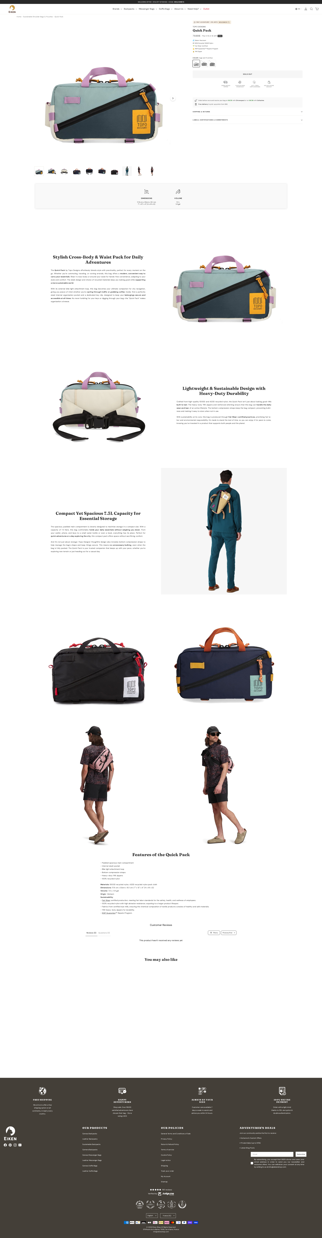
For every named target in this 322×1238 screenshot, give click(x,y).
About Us (179, 9)
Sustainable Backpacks (91, 1144)
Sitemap (164, 1182)
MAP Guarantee (108, 913)
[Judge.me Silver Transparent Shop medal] (161, 1205)
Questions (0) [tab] (104, 933)
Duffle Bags (164, 9)
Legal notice (165, 1160)
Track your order (167, 1171)
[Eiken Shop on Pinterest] (10, 1145)
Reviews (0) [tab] (91, 933)
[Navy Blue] (204, 63)
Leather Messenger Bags (92, 1160)
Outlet (206, 9)
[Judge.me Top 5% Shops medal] (182, 1205)
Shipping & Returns (201, 112)
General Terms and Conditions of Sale (176, 1134)
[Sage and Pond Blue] (196, 63)
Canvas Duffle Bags (89, 1166)
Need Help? (193, 9)
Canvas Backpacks (89, 1134)
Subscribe (301, 1154)
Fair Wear (106, 900)
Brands (116, 9)
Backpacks (129, 9)
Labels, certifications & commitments (210, 120)
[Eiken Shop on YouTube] (20, 1145)
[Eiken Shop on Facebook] (5, 1145)
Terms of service (167, 1150)
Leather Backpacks (89, 1139)
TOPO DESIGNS (199, 27)
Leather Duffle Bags (90, 1171)
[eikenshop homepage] (12, 9)
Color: (203, 58)
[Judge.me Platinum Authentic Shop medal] (150, 1205)
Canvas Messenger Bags (91, 1155)
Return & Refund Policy (170, 1144)
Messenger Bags (147, 9)
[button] (39, 1065)
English (150, 1215)
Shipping (164, 1166)
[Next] (172, 98)
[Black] (212, 63)
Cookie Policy (166, 1155)
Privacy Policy (166, 1139)
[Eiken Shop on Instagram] (15, 1145)
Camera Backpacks (90, 1150)
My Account (165, 1176)
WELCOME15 (223, 22)
